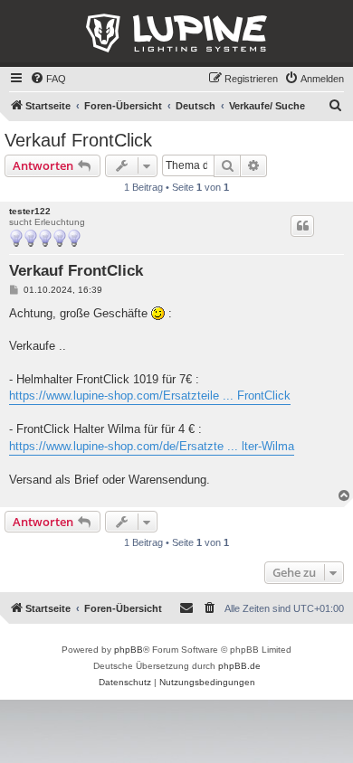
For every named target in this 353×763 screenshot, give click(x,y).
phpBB (128, 650)
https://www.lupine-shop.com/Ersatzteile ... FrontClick (150, 395)
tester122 (30, 211)
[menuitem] (48, 78)
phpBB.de (239, 666)
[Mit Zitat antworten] (302, 226)
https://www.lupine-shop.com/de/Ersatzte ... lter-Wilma (151, 446)
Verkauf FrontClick (78, 140)
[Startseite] (176, 33)
